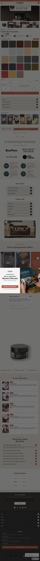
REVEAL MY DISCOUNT (10, 286)
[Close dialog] (39, 268)
